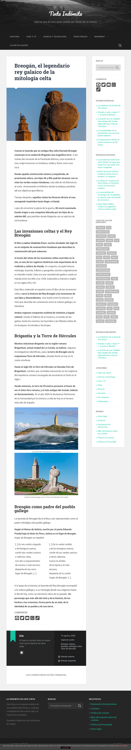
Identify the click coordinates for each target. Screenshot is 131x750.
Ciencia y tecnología (55, 36)
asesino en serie (102, 232)
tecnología (101, 313)
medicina (110, 287)
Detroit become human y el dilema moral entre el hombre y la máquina (108, 174)
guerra (114, 257)
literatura (100, 287)
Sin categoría (103, 397)
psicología (100, 308)
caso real (100, 240)
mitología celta (75, 646)
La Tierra (100, 283)
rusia (109, 308)
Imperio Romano (103, 279)
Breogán (64, 644)
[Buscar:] (108, 67)
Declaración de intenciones (104, 425)
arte (108, 228)
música (99, 300)
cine (116, 240)
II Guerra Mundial (103, 274)
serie (116, 308)
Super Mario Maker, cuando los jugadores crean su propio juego (107, 206)
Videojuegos (80, 36)
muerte (99, 296)
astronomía (101, 236)
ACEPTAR (65, 747)
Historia (14, 36)
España (107, 245)
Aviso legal (102, 416)
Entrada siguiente (68, 661)
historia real (101, 266)
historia (99, 262)
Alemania (100, 228)
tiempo (114, 317)
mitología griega (112, 291)
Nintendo (109, 300)
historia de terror (111, 262)
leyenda (64, 646)
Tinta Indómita (65, 13)
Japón (114, 279)
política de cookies (121, 746)
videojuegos (111, 321)
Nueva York (101, 304)
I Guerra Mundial (103, 270)
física (99, 257)
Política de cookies (106, 438)
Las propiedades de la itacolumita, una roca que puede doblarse (108, 133)
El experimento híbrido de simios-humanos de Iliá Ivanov (108, 142)
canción (111, 236)
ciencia (109, 240)
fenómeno (111, 253)
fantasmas (101, 253)
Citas (100, 385)
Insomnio (99, 36)
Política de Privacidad (107, 442)
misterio (100, 291)
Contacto (102, 420)
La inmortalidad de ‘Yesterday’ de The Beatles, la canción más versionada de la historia (109, 196)
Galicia (72, 644)
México (108, 296)
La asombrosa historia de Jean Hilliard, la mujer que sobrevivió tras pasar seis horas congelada (109, 164)
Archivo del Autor (21, 652)
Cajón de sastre (19, 45)
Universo (100, 321)
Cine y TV (31, 36)
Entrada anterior (67, 656)
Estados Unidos (102, 249)
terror (106, 317)
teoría (99, 317)
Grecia (106, 257)
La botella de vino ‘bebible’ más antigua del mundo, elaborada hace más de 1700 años (109, 123)
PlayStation (113, 304)
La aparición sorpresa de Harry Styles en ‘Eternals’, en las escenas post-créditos (108, 184)
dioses (99, 245)
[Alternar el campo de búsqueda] (120, 45)
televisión (111, 313)
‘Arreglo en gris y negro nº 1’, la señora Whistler (109, 113)
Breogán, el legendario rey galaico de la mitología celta (42, 71)
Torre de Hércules (68, 649)
